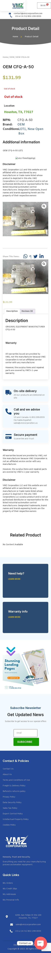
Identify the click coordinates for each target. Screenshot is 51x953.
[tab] (12, 311)
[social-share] (25, 256)
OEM (12, 57)
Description (12, 311)
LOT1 (22, 129)
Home (5, 57)
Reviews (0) (27, 311)
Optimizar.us (32, 945)
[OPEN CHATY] (40, 943)
